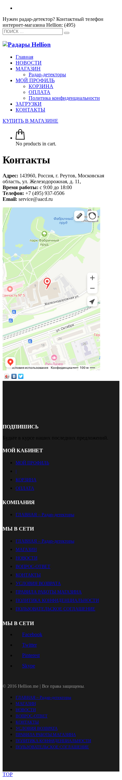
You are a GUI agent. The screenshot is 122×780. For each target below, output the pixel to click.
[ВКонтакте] (14, 376)
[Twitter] (21, 376)
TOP (8, 774)
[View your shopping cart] (20, 138)
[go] (66, 33)
